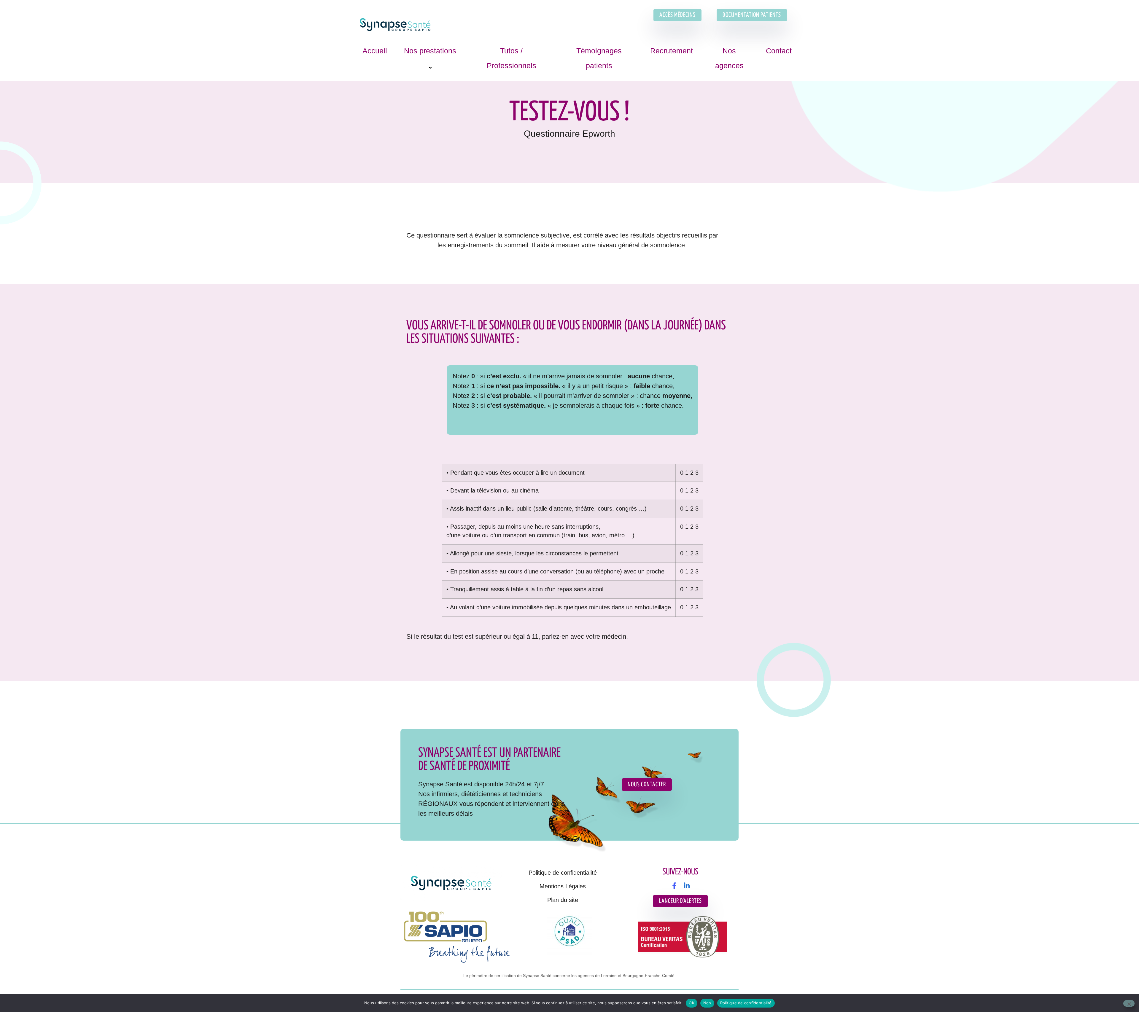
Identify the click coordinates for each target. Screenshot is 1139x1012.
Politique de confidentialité (563, 872)
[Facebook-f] (674, 885)
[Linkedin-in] (686, 885)
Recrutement (671, 51)
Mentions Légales (563, 886)
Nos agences (729, 58)
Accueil (374, 51)
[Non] (1129, 1003)
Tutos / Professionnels (511, 58)
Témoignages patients (599, 58)
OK (691, 1002)
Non (707, 1002)
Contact (779, 51)
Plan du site (562, 900)
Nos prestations (430, 51)
